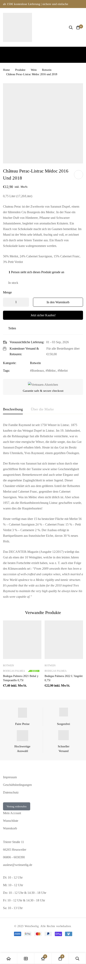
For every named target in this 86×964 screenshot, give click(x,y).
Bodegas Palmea (14, 671)
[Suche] (70, 27)
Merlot (63, 370)
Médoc (51, 370)
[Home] (8, 958)
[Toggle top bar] (82, 4)
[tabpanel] (43, 511)
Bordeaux (38, 370)
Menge (7, 292)
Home (6, 69)
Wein (34, 69)
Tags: (6, 370)
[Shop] (25, 958)
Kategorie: (9, 363)
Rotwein (46, 69)
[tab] (13, 409)
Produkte (20, 69)
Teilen (12, 328)
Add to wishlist (78, 174)
